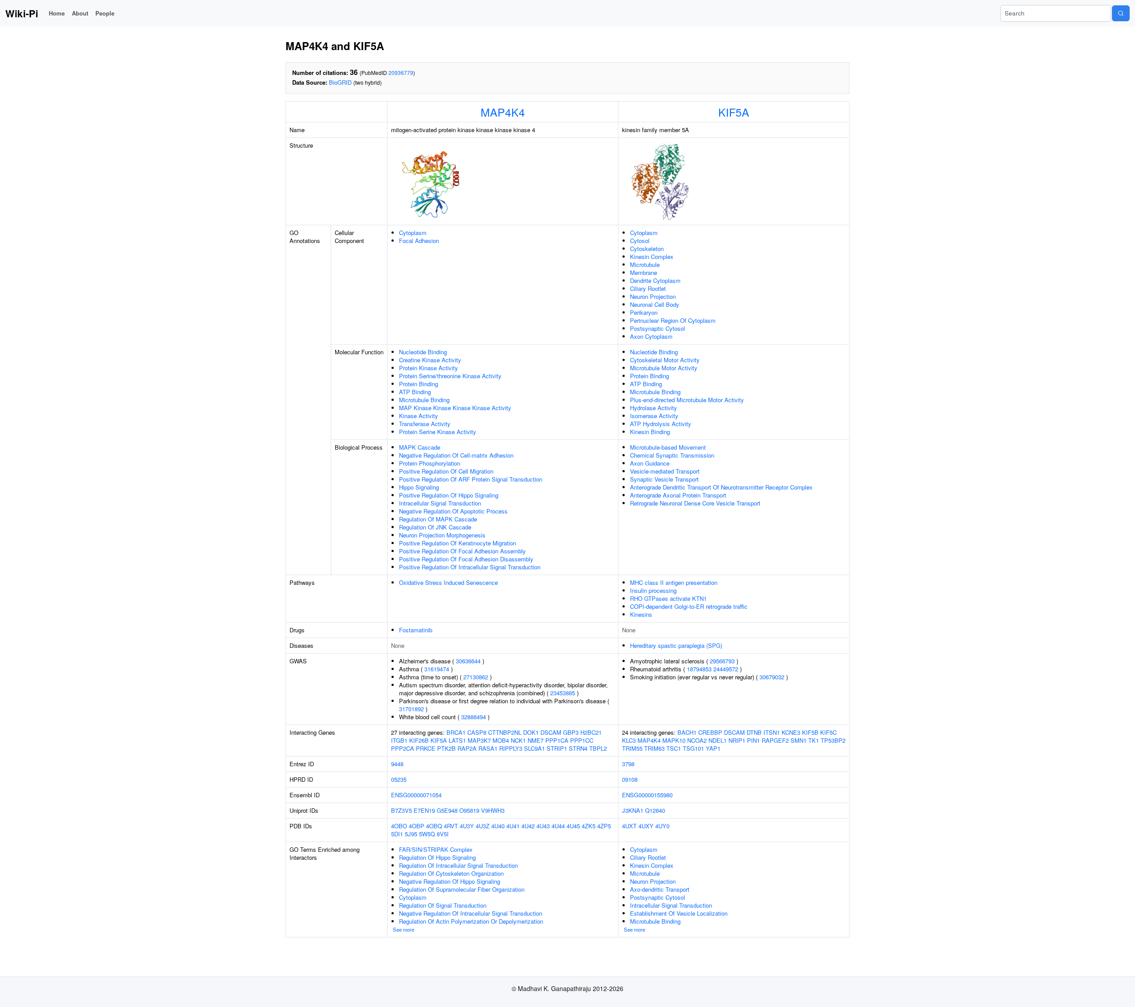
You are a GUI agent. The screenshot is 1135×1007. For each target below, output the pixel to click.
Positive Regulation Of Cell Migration (446, 471)
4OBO (399, 826)
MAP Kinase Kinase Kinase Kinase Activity (455, 408)
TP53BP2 (833, 740)
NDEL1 (717, 740)
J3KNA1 (632, 810)
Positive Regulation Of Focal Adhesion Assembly (462, 551)
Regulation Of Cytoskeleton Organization (451, 873)
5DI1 (397, 834)
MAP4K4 (503, 112)
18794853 (699, 669)
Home (57, 13)
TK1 (813, 740)
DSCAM (550, 732)
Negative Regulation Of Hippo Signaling (449, 881)
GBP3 (571, 732)
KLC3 (629, 740)
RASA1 (487, 748)
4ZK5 (588, 826)
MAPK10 (673, 740)
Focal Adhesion (419, 240)
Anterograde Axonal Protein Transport (678, 495)
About (80, 13)
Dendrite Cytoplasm (655, 280)
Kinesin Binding (650, 431)
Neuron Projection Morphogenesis (442, 535)
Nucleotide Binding (423, 352)
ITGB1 (399, 740)
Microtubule (645, 264)
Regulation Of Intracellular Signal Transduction (458, 865)
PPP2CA (402, 748)
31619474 (436, 669)
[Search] (1121, 13)
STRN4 (578, 748)
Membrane (643, 272)
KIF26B (419, 740)
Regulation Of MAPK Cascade (438, 519)
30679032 (771, 677)
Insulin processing (653, 590)
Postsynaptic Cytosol (657, 328)
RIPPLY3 (510, 748)
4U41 (513, 826)
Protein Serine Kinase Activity (437, 431)
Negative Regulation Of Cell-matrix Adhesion (456, 455)
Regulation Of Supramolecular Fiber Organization (461, 889)
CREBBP (710, 732)
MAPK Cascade (419, 447)
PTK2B (446, 748)
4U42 (528, 826)
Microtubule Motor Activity (663, 368)
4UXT (629, 826)
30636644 (468, 661)
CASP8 (476, 732)
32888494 (473, 717)
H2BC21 (591, 732)
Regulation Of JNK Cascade (435, 527)
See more (403, 929)
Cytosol (640, 240)
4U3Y (467, 826)
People (104, 13)
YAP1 (713, 748)
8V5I (443, 834)
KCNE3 (791, 732)
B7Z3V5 (401, 810)
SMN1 (798, 740)
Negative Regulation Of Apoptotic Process (453, 511)
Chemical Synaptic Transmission (672, 455)
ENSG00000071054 (416, 795)
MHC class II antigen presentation (673, 582)
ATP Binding (415, 392)
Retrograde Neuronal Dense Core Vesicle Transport (695, 503)
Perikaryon (644, 312)
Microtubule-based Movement (668, 447)
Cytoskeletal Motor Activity (665, 360)
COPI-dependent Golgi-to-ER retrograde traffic (689, 606)
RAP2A (467, 748)
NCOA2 (697, 740)
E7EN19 (424, 810)
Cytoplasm (413, 232)
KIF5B (810, 732)
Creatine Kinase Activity (430, 360)
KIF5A (733, 112)
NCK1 (518, 740)
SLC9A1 (534, 748)
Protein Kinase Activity (428, 368)
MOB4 (501, 740)
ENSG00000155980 (647, 795)
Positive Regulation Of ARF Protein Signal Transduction (470, 479)
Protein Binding (418, 384)
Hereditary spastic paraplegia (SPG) (676, 645)
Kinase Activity (418, 415)
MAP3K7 (479, 740)
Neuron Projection (653, 296)
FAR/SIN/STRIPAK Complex (436, 849)
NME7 (536, 740)
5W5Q (427, 834)
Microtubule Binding (424, 400)
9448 (397, 764)
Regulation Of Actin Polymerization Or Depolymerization (471, 921)
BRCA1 (456, 732)
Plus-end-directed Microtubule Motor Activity (687, 400)
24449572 (725, 669)
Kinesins (641, 614)
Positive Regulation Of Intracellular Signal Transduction (469, 567)
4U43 (543, 826)
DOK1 (531, 732)
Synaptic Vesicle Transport (664, 479)
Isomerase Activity (654, 415)
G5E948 (447, 810)
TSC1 (673, 748)
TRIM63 (654, 748)
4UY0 (662, 826)
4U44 (558, 826)
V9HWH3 (493, 810)
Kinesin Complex (651, 256)
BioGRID (340, 82)
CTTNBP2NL (504, 732)
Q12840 (655, 810)
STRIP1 (557, 748)
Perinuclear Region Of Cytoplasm (673, 320)
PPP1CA (556, 740)
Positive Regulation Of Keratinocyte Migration (457, 543)
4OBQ (434, 826)
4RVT (451, 826)
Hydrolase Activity (653, 408)
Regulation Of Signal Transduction (442, 905)
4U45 (573, 826)
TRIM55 (632, 748)
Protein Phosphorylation (429, 463)
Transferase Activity (424, 423)
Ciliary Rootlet (648, 288)
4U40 (498, 826)
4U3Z (482, 826)
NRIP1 (736, 740)
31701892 (411, 709)
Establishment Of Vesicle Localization (679, 913)
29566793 (722, 661)
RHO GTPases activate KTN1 (668, 598)
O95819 (469, 810)
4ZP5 (604, 826)
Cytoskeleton (647, 248)
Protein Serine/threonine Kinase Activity (450, 376)
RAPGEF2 (775, 740)
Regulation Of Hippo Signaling (437, 857)
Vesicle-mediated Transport (665, 471)
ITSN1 (771, 732)
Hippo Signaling (419, 487)
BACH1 (687, 732)
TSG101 (693, 748)
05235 (399, 779)
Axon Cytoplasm (651, 336)
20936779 (400, 72)
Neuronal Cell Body (654, 304)
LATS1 (457, 740)
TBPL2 (598, 748)
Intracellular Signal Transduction (440, 503)
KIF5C (828, 732)
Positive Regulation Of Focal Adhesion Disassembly (466, 559)
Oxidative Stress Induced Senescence (448, 582)
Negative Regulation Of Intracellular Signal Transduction (470, 913)
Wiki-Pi (21, 13)
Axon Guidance (649, 463)
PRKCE (425, 748)
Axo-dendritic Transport (659, 889)
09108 (630, 779)
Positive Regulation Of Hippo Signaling (448, 495)
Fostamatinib (415, 630)
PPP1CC (581, 740)
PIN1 (753, 740)
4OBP (416, 826)
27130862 (475, 677)
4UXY (646, 826)
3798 (628, 764)
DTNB (754, 732)
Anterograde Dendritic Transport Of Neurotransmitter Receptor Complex (721, 487)
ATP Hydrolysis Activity (660, 423)
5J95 (411, 834)
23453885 (562, 693)
